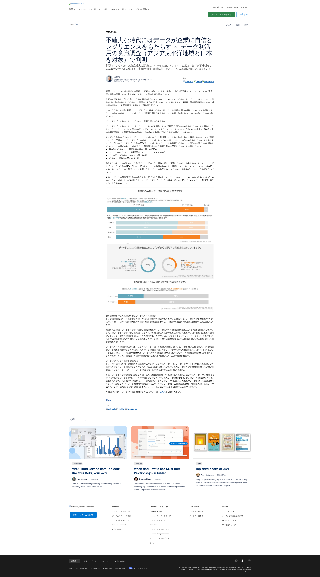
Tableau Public (156, 511)
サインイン (245, 7)
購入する (244, 14)
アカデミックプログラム (159, 538)
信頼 (85, 561)
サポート (226, 506)
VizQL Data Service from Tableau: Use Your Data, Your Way (96, 471)
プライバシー (95, 568)
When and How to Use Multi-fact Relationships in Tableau (157, 471)
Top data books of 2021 (212, 469)
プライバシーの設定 (140, 568)
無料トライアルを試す (221, 14)
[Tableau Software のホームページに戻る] (79, 2)
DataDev (153, 525)
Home (71, 24)
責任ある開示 (107, 568)
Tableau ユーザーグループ (160, 516)
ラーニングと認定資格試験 (232, 516)
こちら (163, 391)
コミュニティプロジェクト (160, 529)
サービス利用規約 (81, 568)
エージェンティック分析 (121, 511)
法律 (70, 568)
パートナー (194, 506)
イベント (153, 543)
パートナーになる (196, 516)
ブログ (76, 24)
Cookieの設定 (120, 568)
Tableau (115, 506)
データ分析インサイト (120, 520)
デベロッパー (105, 561)
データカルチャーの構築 (121, 516)
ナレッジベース (228, 511)
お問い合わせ (217, 7)
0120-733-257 (232, 7)
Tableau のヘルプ (229, 520)
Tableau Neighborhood (159, 534)
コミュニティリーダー (158, 520)
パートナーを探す (196, 511)
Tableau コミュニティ (160, 506)
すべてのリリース (229, 525)
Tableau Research (119, 525)
